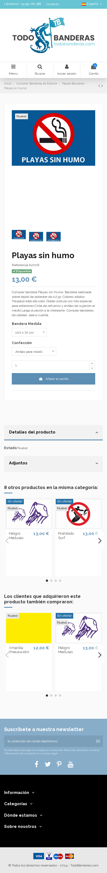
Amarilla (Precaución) (19, 650)
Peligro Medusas (16, 535)
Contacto (52, 4)
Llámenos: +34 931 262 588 (23, 4)
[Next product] (102, 86)
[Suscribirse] (98, 741)
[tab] (53, 433)
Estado (10, 448)
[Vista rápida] (29, 527)
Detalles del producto (32, 432)
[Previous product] (99, 86)
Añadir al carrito (57, 379)
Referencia (20, 265)
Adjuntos (18, 463)
